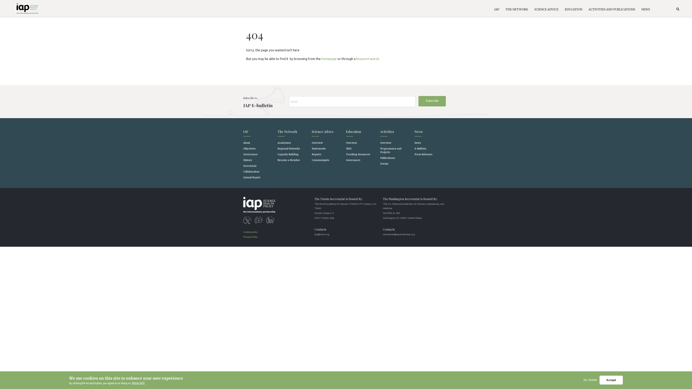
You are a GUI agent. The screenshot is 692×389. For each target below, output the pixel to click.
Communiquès (320, 160)
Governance (250, 154)
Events (384, 163)
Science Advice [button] (546, 9)
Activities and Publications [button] (612, 9)
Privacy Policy (250, 237)
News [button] (645, 9)
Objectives (249, 148)
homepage (329, 59)
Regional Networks (289, 148)
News (417, 142)
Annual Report (251, 177)
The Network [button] (516, 9)
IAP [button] (496, 9)
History (247, 160)
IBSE (349, 148)
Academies (284, 142)
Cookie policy (250, 232)
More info (138, 383)
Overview (317, 142)
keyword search (367, 59)
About (246, 142)
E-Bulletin (420, 148)
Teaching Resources (358, 154)
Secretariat (249, 165)
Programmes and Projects (391, 150)
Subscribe (432, 100)
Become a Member (289, 160)
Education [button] (573, 9)
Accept (611, 380)
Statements (319, 148)
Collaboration (251, 171)
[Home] (20, 9)
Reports (316, 154)
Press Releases (423, 154)
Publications (387, 158)
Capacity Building (288, 154)
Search (677, 9)
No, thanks (590, 380)
